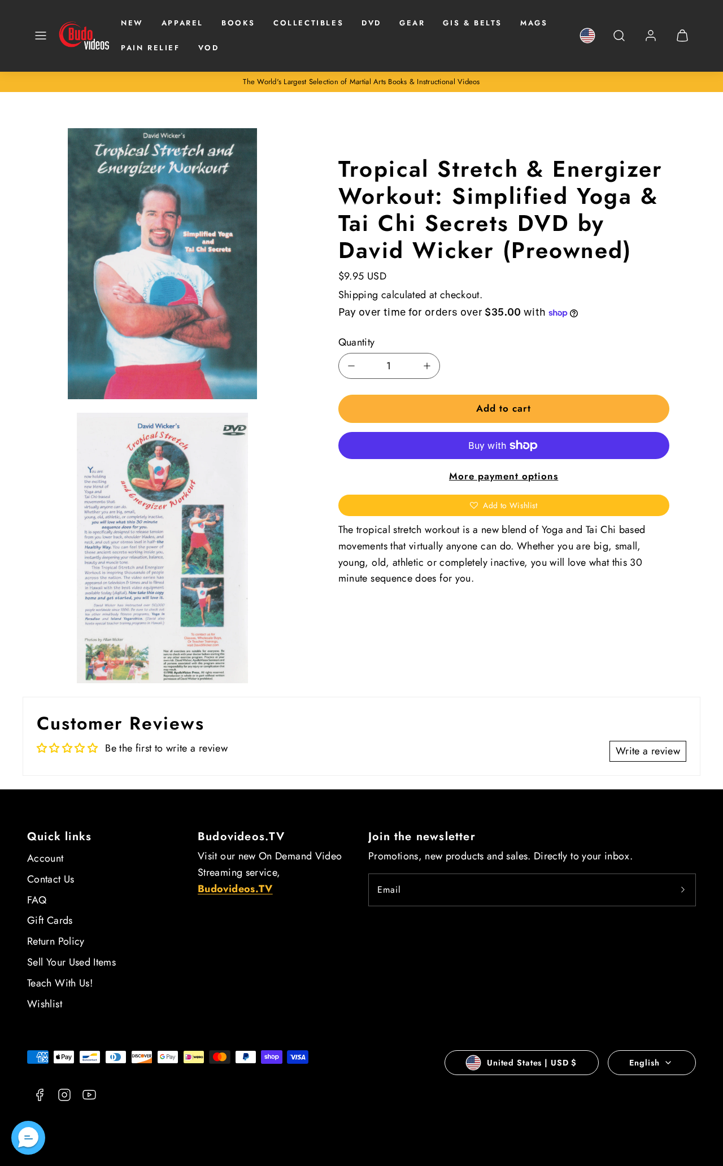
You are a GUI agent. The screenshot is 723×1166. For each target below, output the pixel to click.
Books (238, 23)
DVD (371, 23)
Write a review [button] (648, 751)
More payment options (503, 476)
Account (45, 858)
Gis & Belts (472, 23)
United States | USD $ (532, 1062)
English (644, 1062)
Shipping (358, 294)
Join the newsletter (422, 836)
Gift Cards (50, 920)
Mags (533, 23)
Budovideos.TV (241, 836)
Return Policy (56, 941)
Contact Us (51, 879)
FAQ (36, 900)
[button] (40, 35)
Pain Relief (150, 47)
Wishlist (44, 1004)
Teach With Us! (60, 983)
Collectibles (308, 23)
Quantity (356, 342)
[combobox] (619, 41)
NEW (132, 23)
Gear (412, 23)
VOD (208, 47)
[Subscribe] (682, 890)
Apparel (182, 23)
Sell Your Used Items (71, 962)
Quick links (59, 836)
